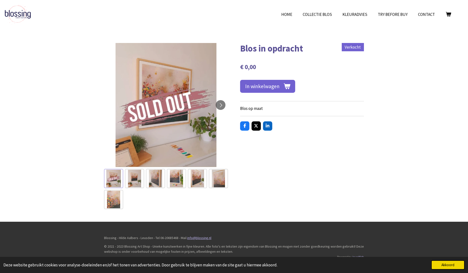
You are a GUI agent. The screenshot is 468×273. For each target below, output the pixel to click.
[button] (113, 178)
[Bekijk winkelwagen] (448, 14)
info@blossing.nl (199, 238)
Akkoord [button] (447, 264)
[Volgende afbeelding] (220, 105)
